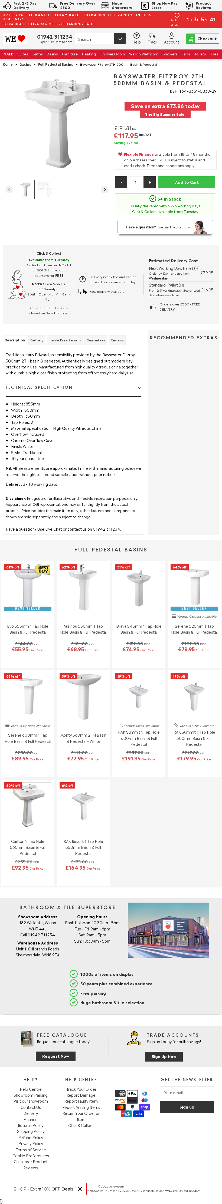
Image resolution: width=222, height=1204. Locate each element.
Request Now (55, 1056)
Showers (170, 53)
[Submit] (120, 38)
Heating (89, 53)
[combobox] (100, 38)
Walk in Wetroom (143, 53)
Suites (22, 53)
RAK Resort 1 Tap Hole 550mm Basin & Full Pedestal (83, 847)
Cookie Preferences (30, 1155)
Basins (52, 53)
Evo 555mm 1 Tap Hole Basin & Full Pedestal (27, 628)
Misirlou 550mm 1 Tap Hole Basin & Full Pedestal (83, 628)
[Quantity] (135, 182)
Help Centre (31, 1089)
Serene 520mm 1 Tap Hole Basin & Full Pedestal (194, 628)
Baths (37, 53)
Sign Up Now (164, 1056)
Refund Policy (30, 1137)
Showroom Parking (31, 1094)
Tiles (214, 53)
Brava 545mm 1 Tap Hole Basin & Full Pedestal (139, 628)
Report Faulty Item (81, 1100)
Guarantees (95, 339)
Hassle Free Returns (65, 339)
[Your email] (187, 1092)
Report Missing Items (81, 1107)
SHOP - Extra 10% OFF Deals (43, 1189)
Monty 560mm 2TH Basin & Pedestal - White (83, 737)
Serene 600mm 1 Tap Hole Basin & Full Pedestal (28, 737)
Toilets (200, 53)
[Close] (80, 1189)
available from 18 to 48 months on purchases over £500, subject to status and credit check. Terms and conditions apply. (167, 159)
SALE (8, 53)
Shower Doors (112, 53)
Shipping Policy (30, 1131)
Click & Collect (81, 1125)
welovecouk (116, 1186)
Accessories (14, 63)
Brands (212, 63)
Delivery (36, 339)
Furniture (70, 53)
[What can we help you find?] (100, 39)
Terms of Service (30, 1149)
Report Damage (81, 1094)
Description (15, 339)
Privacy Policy (30, 1143)
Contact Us (31, 1107)
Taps (186, 53)
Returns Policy (30, 1125)
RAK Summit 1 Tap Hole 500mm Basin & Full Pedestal (194, 738)
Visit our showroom (31, 1100)
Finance (31, 1119)
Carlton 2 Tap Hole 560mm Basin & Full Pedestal (27, 847)
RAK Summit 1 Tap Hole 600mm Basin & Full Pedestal (139, 738)
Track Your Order (81, 1089)
